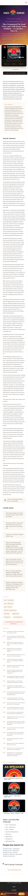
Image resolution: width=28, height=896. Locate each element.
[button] (26, 2)
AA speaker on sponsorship (9, 856)
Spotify (15, 64)
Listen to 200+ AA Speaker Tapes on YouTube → (16, 73)
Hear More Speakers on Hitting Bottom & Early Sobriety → (14, 622)
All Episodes (15, 69)
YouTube (8, 64)
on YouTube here (14, 501)
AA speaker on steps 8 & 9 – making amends (12, 854)
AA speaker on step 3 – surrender (10, 852)
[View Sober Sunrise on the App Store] (2, 893)
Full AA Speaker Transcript (12, 864)
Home (14, 886)
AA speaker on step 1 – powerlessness (11, 849)
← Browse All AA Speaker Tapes (14, 869)
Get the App (21, 893)
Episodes (14, 890)
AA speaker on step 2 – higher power (11, 850)
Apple (22, 64)
